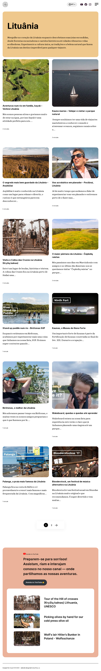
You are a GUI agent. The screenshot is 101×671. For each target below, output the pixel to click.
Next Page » (56, 525)
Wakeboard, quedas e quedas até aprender (75, 413)
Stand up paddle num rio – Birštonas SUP (24, 328)
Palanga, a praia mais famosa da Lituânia (24, 481)
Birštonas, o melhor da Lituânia (19, 408)
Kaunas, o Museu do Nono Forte (68, 328)
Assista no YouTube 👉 (35, 582)
